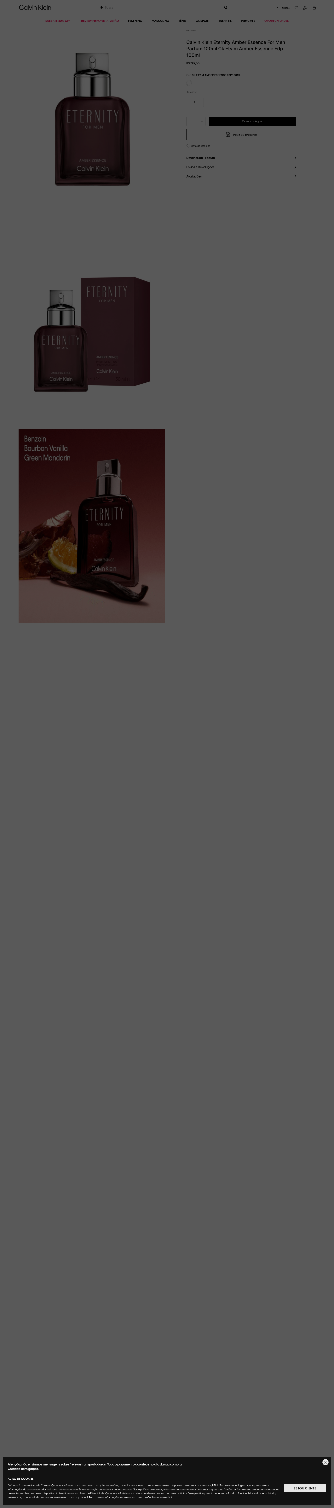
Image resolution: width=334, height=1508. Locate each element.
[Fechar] (325, 1462)
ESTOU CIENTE (305, 1488)
